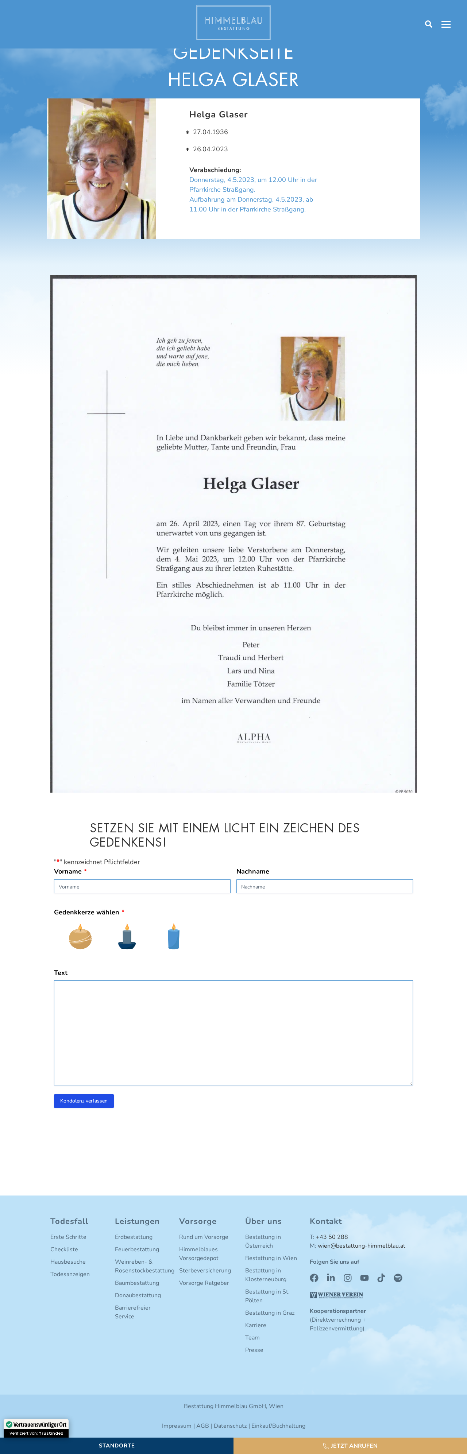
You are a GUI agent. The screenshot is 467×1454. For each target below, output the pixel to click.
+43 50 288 (332, 1237)
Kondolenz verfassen (84, 1100)
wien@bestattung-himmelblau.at (361, 1246)
